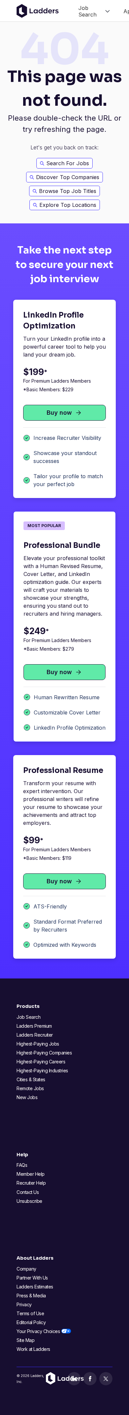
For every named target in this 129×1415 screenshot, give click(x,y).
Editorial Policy (31, 1322)
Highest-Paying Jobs (38, 1044)
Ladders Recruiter (35, 1035)
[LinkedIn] (74, 1378)
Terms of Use (30, 1313)
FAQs (22, 1165)
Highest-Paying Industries (42, 1070)
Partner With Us (32, 1278)
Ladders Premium (34, 1026)
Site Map (25, 1340)
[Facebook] (90, 1378)
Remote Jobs (30, 1088)
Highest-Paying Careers (41, 1061)
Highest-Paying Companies (44, 1052)
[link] (94, 10)
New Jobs (27, 1097)
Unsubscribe (29, 1201)
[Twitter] (105, 1378)
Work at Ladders (33, 1349)
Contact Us (28, 1192)
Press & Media (31, 1295)
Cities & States (31, 1079)
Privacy (24, 1304)
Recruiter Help (31, 1183)
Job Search (28, 1017)
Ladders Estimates (35, 1286)
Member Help (31, 1174)
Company (26, 1269)
